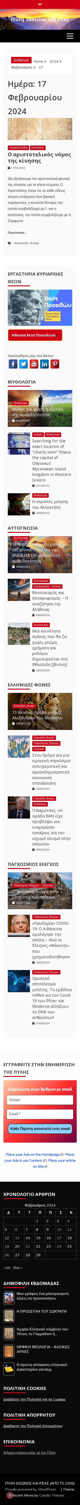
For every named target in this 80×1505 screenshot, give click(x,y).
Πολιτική (39, 749)
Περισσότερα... (17, 233)
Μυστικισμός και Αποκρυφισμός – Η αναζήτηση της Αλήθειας (50, 601)
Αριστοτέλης (21, 243)
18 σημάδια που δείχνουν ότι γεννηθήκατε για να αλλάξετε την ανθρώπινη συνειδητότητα (36, 552)
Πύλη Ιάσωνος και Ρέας (40, 19)
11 (69, 1229)
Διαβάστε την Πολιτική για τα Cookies (34, 1399)
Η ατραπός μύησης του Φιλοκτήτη (50, 504)
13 (17, 1238)
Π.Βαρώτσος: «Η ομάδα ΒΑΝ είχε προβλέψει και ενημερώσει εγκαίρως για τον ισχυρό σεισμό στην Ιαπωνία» (51, 827)
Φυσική (34, 243)
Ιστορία (38, 434)
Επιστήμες (38, 147)
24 (59, 1246)
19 (7, 1246)
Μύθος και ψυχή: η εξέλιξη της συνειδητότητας (37, 411)
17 (59, 1238)
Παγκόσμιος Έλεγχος (46, 743)
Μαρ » (17, 1267)
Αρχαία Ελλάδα (18, 147)
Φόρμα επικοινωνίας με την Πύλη (29, 1452)
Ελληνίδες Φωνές (29, 685)
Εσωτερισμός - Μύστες (47, 586)
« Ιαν (6, 1267)
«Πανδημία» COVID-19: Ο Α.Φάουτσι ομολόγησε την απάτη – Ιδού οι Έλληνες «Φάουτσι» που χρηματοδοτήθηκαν (51, 939)
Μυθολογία (22, 382)
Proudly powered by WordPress (31, 1489)
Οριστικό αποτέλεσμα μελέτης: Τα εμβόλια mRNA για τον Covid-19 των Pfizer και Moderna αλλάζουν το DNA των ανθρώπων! (52, 998)
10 (59, 1229)
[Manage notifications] (9, 1495)
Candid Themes (51, 1495)
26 (7, 1255)
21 (28, 1246)
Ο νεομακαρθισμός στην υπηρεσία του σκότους (35, 894)
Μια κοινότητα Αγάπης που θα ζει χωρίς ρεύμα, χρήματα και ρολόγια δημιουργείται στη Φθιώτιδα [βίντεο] (50, 647)
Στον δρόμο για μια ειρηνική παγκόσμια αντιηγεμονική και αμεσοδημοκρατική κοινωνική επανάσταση (51, 769)
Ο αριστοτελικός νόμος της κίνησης (39, 157)
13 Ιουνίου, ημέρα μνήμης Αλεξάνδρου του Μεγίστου (37, 715)
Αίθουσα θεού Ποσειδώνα (33, 335)
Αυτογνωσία (23, 528)
